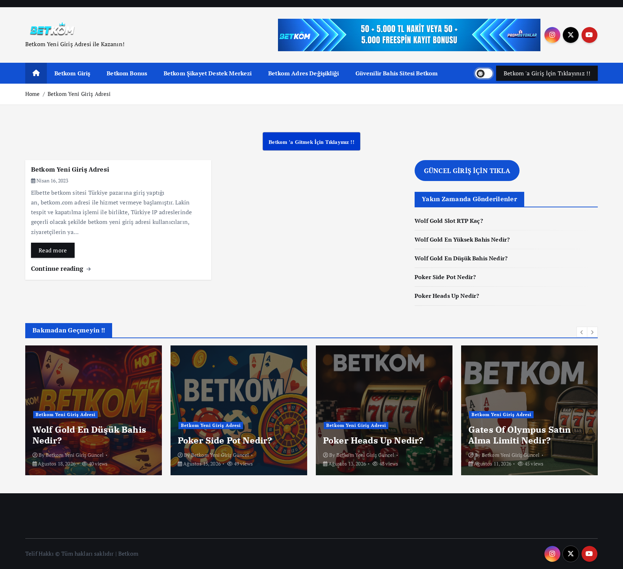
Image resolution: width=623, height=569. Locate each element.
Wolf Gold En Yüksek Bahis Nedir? (462, 239)
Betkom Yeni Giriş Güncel (75, 454)
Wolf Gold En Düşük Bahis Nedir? (461, 258)
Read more (53, 250)
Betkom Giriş (72, 73)
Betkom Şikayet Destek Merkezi (208, 73)
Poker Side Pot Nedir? (445, 277)
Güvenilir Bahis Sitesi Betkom (396, 73)
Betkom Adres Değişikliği (303, 73)
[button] (581, 332)
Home (32, 93)
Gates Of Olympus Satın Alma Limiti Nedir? (519, 435)
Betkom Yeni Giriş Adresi (79, 93)
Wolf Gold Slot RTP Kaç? (449, 221)
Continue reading (58, 268)
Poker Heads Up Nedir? (447, 296)
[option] (93, 410)
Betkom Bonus (127, 73)
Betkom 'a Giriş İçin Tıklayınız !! (547, 73)
